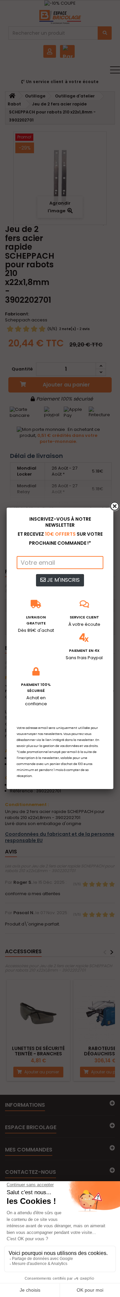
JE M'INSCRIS (63, 580)
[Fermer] (114, 506)
